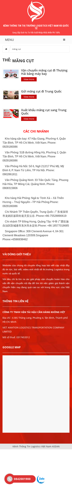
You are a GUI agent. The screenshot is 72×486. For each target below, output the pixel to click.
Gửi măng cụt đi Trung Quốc (41, 91)
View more (29, 79)
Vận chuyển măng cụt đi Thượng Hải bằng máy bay (44, 72)
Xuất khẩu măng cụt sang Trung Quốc (43, 111)
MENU (9, 40)
